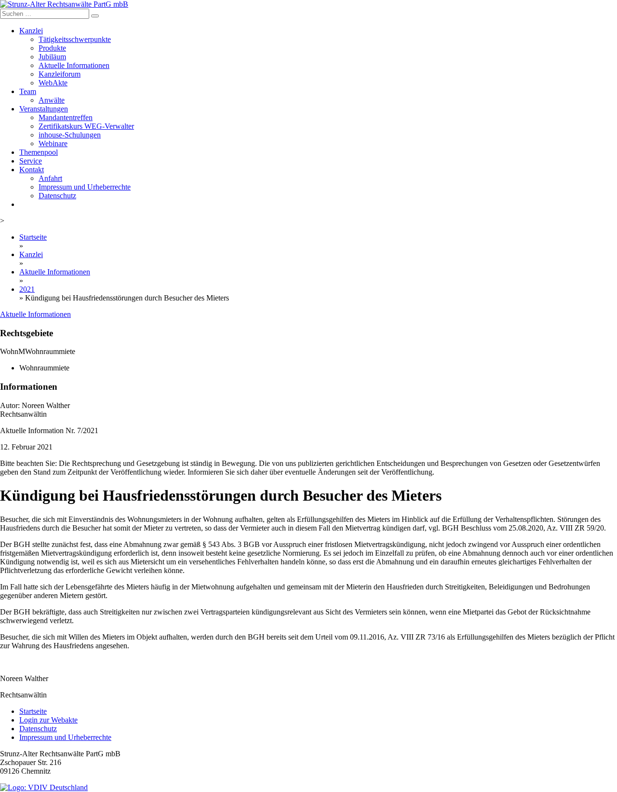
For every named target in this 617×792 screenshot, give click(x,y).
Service (30, 161)
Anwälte (52, 100)
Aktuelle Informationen (74, 65)
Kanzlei (31, 31)
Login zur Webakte (48, 720)
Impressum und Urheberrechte (85, 187)
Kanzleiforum (59, 74)
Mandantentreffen (66, 117)
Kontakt (31, 169)
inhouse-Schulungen (70, 135)
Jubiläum (52, 57)
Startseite (33, 237)
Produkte (52, 48)
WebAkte (53, 83)
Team (27, 91)
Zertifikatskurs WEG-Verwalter (86, 126)
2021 (27, 289)
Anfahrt (50, 178)
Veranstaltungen (43, 109)
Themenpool (38, 152)
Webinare (53, 143)
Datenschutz (57, 195)
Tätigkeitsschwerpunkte (75, 39)
